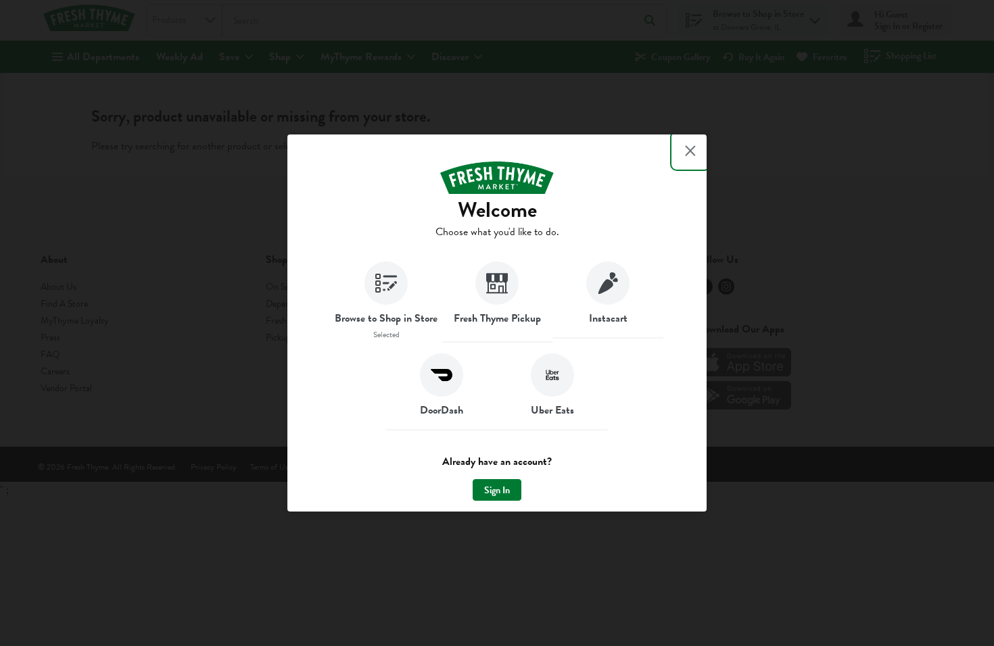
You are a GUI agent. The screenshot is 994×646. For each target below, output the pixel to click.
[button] (386, 302)
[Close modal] (690, 150)
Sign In (497, 490)
